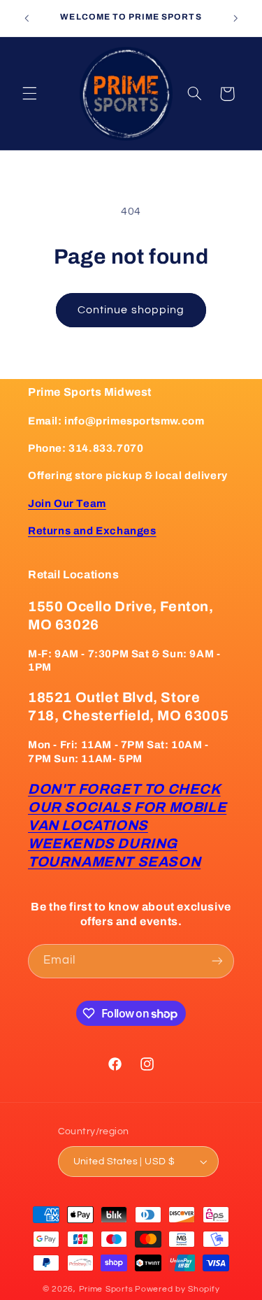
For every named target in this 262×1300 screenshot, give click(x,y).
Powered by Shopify (177, 1289)
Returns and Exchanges (92, 530)
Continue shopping (131, 309)
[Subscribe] (217, 961)
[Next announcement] (235, 18)
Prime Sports (106, 1289)
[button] (29, 94)
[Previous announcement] (26, 18)
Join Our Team (67, 503)
